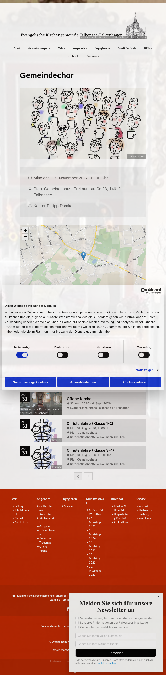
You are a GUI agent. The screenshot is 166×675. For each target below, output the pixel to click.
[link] (39, 48)
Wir (61, 48)
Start (17, 48)
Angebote (79, 48)
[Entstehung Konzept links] (151, 48)
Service (92, 56)
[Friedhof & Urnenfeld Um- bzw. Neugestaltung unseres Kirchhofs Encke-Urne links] (79, 56)
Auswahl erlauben (83, 382)
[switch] (62, 355)
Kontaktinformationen (64, 649)
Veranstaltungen (38, 48)
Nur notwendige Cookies (30, 382)
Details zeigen (143, 370)
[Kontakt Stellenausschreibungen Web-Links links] (98, 56)
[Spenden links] (110, 48)
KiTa (147, 48)
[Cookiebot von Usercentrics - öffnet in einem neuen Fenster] (143, 291)
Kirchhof (72, 56)
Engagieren (102, 48)
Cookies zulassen (135, 382)
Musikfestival (126, 48)
